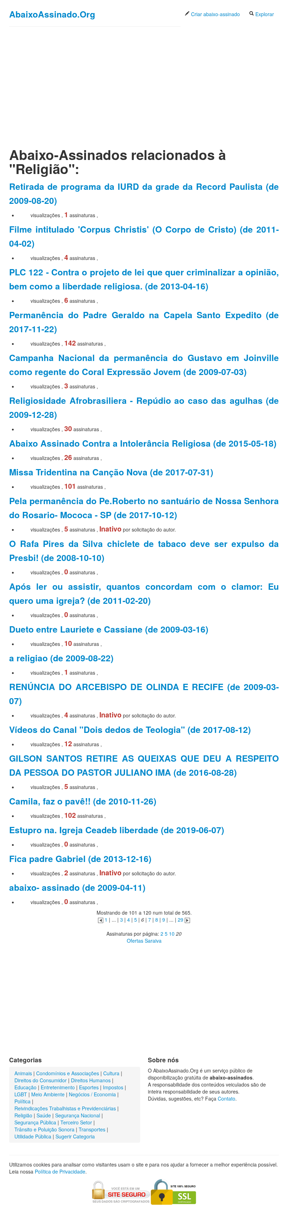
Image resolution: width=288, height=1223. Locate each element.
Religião (23, 1115)
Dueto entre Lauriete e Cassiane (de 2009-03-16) (108, 629)
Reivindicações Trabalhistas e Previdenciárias (65, 1108)
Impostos (113, 1087)
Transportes (92, 1129)
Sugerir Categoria (75, 1136)
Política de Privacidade (60, 1171)
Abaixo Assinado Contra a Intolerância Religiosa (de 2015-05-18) (142, 443)
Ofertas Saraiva (144, 940)
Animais (23, 1073)
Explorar (264, 14)
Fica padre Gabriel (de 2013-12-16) (80, 858)
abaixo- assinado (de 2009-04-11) (77, 887)
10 (172, 933)
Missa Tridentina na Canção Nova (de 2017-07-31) (111, 472)
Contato (226, 1098)
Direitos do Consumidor (40, 1080)
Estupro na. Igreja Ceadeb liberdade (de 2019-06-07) (116, 829)
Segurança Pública (35, 1122)
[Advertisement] (144, 81)
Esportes (89, 1087)
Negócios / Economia (92, 1094)
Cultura (111, 1073)
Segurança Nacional (77, 1115)
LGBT (20, 1094)
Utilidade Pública (32, 1136)
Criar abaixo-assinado (215, 14)
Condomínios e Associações (67, 1073)
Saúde (44, 1115)
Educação (25, 1087)
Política (22, 1101)
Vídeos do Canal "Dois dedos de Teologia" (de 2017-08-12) (130, 729)
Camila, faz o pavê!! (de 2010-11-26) (82, 801)
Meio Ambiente (48, 1094)
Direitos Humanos (91, 1080)
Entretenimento (58, 1087)
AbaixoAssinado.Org (52, 14)
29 (180, 919)
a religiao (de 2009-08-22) (61, 657)
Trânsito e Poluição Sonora (44, 1129)
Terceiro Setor (76, 1122)
